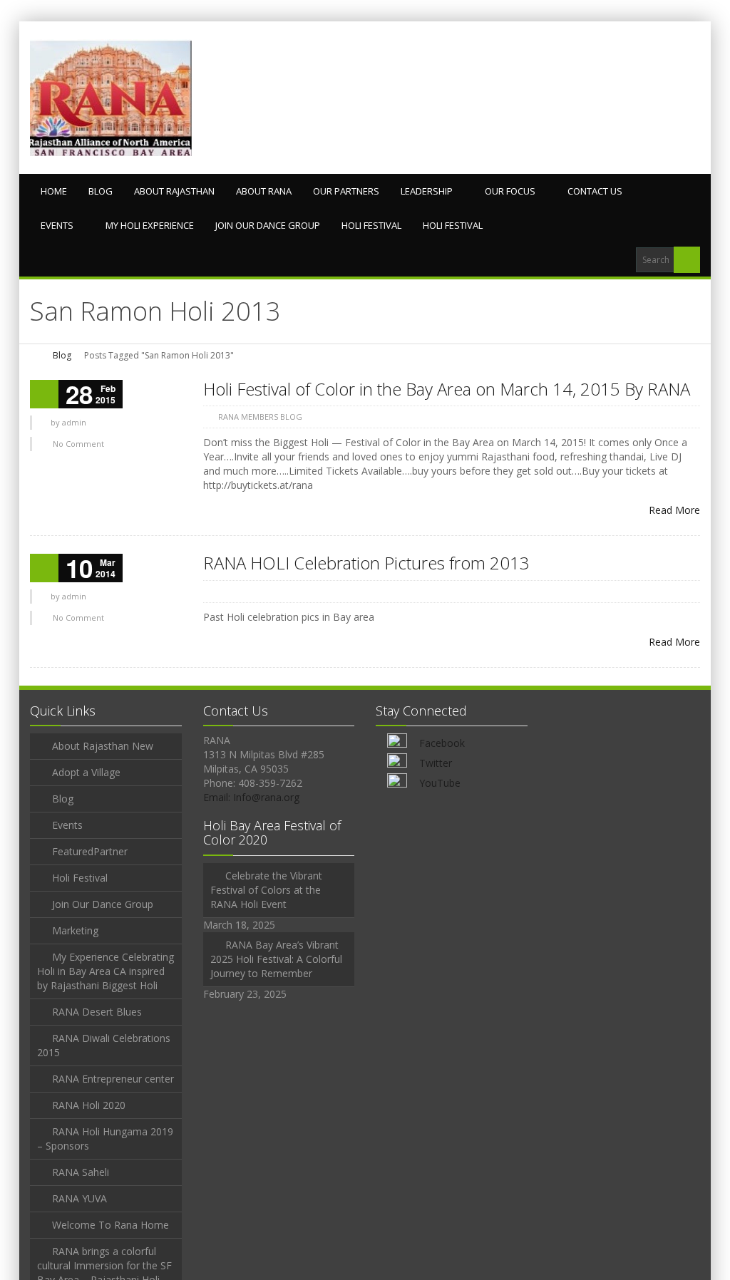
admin (74, 422)
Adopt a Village (86, 772)
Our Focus (510, 191)
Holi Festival (371, 225)
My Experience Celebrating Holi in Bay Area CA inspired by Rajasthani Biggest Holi (105, 971)
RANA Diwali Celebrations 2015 (103, 1045)
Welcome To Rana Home (110, 1225)
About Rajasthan (174, 191)
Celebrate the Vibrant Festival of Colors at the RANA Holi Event (266, 890)
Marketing (75, 930)
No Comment (78, 443)
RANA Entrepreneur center (113, 1078)
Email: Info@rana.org (251, 797)
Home (54, 191)
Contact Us (594, 191)
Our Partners (346, 191)
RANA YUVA (79, 1198)
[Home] (35, 355)
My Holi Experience (150, 225)
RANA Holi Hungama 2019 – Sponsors (105, 1138)
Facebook (442, 743)
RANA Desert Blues (97, 1011)
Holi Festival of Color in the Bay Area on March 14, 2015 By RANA (446, 389)
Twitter (435, 763)
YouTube (440, 783)
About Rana (264, 191)
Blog (100, 191)
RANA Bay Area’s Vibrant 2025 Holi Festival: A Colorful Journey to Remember (276, 959)
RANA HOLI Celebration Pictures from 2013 (366, 562)
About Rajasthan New (102, 746)
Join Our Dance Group (267, 225)
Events (57, 225)
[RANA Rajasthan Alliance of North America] (111, 97)
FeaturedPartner (90, 851)
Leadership (427, 191)
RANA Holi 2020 (88, 1105)
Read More (674, 510)
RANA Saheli (80, 1172)
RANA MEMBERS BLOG (260, 416)
